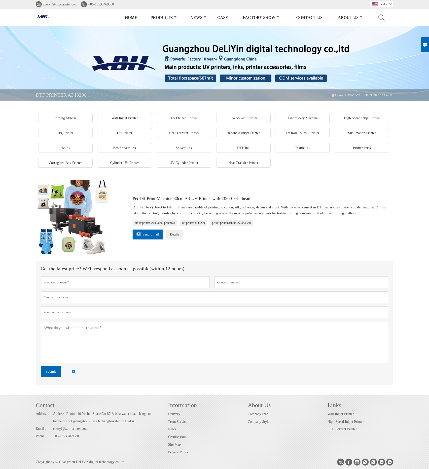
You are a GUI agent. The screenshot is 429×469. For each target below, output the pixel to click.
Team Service (177, 422)
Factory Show (259, 17)
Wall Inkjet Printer (340, 414)
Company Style (258, 422)
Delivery (174, 414)
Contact (45, 405)
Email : (41, 428)
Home (131, 17)
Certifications (177, 437)
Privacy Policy (178, 452)
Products (161, 17)
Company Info (258, 414)
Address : (42, 414)
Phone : (41, 436)
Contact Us (309, 17)
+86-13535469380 (101, 4)
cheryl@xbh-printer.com (60, 4)
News (196, 17)
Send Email (147, 233)
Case (222, 17)
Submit (51, 371)
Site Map (174, 444)
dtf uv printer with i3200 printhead (155, 223)
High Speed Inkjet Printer (345, 422)
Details (174, 234)
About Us (348, 17)
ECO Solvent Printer (342, 429)
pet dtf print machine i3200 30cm (231, 223)
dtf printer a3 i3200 (193, 223)
